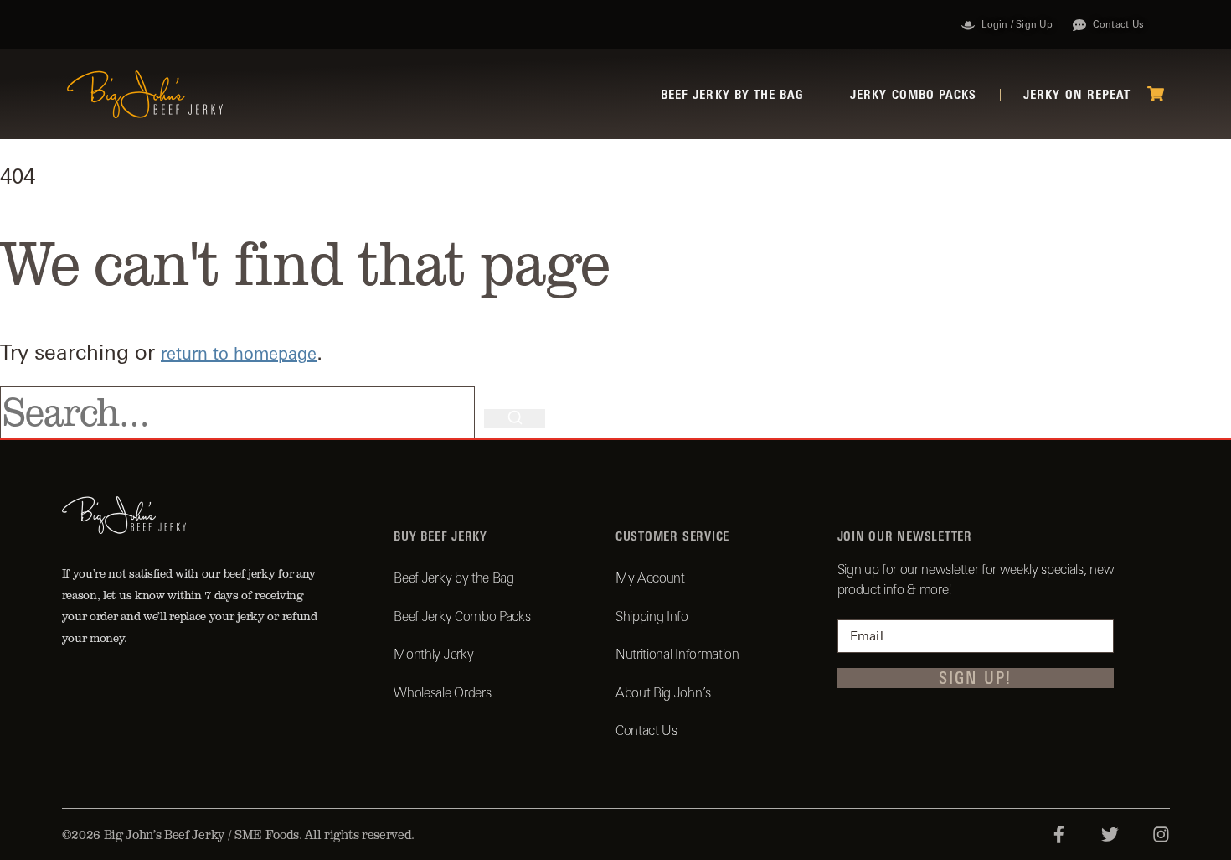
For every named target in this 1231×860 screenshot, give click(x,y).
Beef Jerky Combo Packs (462, 616)
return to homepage (239, 353)
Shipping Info (652, 616)
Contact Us (1118, 24)
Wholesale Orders (442, 692)
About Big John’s (663, 692)
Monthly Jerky (433, 653)
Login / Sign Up (1016, 24)
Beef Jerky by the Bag (732, 94)
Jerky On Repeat (1077, 94)
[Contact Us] (1079, 25)
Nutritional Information (677, 653)
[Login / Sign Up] (968, 25)
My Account (650, 577)
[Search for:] (242, 412)
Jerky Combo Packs (913, 94)
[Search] (514, 418)
